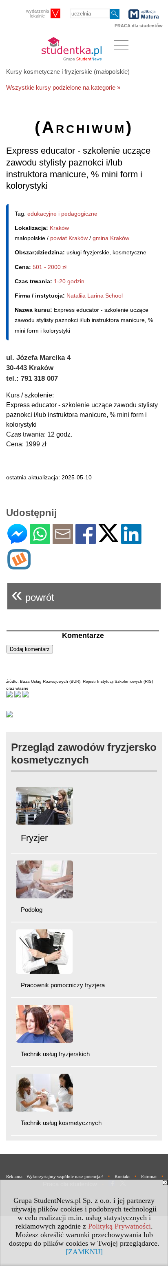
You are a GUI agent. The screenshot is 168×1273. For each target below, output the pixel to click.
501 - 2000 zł (49, 267)
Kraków (59, 228)
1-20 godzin (69, 281)
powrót (32, 594)
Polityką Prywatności (119, 1226)
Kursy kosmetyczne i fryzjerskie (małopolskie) (68, 71)
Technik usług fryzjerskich (55, 1053)
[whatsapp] (40, 540)
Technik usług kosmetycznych (61, 1122)
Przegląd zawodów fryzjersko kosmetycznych (84, 753)
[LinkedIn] (131, 540)
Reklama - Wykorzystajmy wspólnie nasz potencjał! (54, 1176)
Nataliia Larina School (94, 295)
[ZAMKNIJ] (84, 1252)
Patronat (149, 1176)
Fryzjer (34, 838)
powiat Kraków (69, 238)
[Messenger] (17, 540)
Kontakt (122, 1176)
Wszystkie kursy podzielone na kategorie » (63, 87)
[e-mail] (63, 540)
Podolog (31, 909)
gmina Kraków (111, 238)
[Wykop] (19, 565)
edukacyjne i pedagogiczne (62, 213)
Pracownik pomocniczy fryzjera (63, 985)
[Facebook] (85, 540)
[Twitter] (108, 538)
